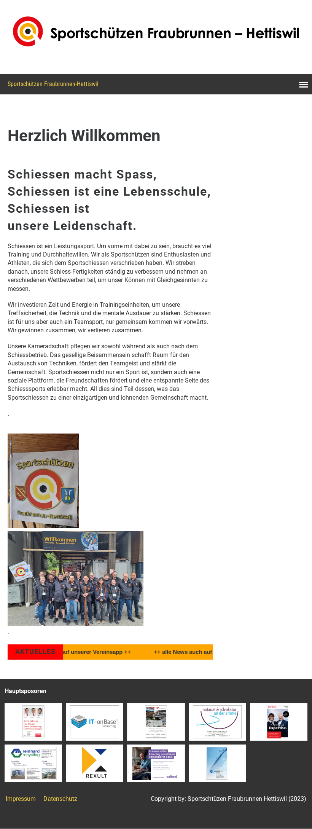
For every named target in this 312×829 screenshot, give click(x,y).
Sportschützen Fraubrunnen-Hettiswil (53, 84)
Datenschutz (60, 798)
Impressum (21, 798)
